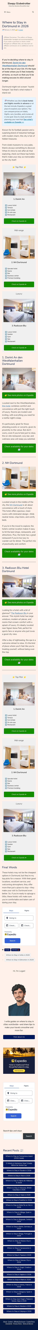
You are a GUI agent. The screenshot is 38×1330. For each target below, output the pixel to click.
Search (29, 1136)
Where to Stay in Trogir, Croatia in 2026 (19, 1268)
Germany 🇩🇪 (15, 950)
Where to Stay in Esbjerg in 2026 (19, 1311)
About (5, 1322)
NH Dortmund (16, 505)
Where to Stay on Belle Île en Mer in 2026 (19, 1206)
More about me (19, 1037)
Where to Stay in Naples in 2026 (19, 1274)
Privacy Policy (17, 1324)
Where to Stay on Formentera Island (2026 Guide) (19, 1157)
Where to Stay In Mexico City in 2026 (19, 1242)
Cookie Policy (30, 1322)
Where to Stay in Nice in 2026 (19, 1175)
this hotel (6, 406)
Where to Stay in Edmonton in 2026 (20, 960)
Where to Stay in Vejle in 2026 (19, 1195)
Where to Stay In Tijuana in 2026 (19, 1255)
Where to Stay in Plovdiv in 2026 (19, 1170)
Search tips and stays (12, 1131)
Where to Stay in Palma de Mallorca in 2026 (19, 1182)
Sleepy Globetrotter (19, 3)
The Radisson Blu (19, 613)
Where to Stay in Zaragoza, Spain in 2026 (19, 1293)
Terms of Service (28, 1324)
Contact (10, 1322)
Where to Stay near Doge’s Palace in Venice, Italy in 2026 (19, 1300)
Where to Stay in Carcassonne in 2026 (19, 1249)
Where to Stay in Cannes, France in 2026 (19, 1286)
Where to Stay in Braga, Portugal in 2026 (19, 1235)
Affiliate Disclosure (19, 1322)
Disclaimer (9, 1324)
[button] (33, 12)
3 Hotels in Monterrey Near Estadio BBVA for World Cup (19, 1164)
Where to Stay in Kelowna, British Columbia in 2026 (19, 1189)
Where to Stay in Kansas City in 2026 (19, 1261)
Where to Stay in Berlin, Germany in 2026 (19, 1227)
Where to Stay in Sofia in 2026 (18, 955)
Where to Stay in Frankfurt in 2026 (19, 1200)
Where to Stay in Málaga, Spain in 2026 (19, 1213)
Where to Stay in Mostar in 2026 (19, 1306)
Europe (7, 950)
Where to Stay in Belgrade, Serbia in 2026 (19, 1220)
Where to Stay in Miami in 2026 (19, 1280)
